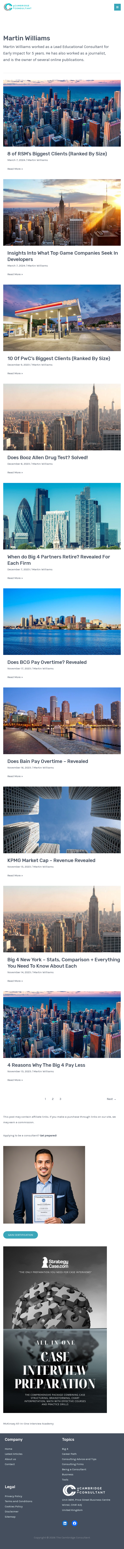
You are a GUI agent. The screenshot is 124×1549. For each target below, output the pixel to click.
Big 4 (65, 1448)
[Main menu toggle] (117, 7)
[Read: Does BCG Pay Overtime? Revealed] (62, 621)
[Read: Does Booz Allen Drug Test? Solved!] (62, 416)
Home (8, 1448)
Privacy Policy (13, 1496)
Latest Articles (13, 1453)
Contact (10, 1464)
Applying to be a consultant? (30, 1135)
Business (67, 1474)
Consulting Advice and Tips (79, 1459)
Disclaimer (11, 1511)
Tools (65, 1479)
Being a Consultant (74, 1469)
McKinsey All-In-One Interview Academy (28, 1423)
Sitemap (10, 1516)
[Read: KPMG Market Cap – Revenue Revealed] (62, 819)
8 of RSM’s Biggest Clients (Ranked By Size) (57, 154)
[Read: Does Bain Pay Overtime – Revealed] (62, 720)
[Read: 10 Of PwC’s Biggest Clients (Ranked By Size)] (62, 317)
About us (10, 1459)
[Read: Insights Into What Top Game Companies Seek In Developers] (62, 212)
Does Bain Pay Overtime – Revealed (47, 761)
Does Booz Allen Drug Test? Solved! (47, 457)
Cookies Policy (14, 1506)
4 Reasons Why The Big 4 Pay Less (46, 1065)
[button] (20, 1235)
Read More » (15, 169)
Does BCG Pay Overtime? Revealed (47, 662)
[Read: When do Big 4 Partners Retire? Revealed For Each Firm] (62, 515)
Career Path (69, 1453)
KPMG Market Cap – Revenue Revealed (51, 860)
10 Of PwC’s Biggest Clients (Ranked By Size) (58, 358)
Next (111, 1099)
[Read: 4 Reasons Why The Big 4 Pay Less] (62, 1024)
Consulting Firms (73, 1464)
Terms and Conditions (18, 1501)
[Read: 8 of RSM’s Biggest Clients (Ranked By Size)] (62, 113)
